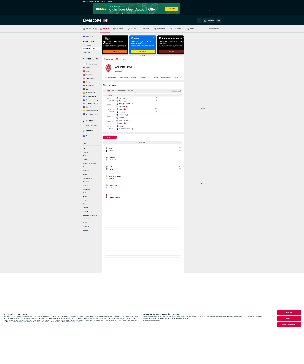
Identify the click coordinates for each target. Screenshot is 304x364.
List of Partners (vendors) (152, 320)
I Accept (289, 312)
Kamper (155, 77)
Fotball (109, 59)
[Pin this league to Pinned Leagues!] (135, 67)
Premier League (88, 41)
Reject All (289, 318)
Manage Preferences (289, 324)
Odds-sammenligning (128, 77)
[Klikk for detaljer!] (142, 99)
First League (87, 45)
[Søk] (199, 20)
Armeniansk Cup (89, 49)
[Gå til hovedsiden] (99, 20)
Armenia (122, 59)
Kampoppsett (166, 77)
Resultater (144, 77)
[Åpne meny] (218, 20)
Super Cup (86, 52)
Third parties (76, 322)
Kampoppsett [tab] (110, 137)
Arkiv (177, 77)
